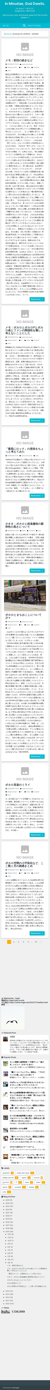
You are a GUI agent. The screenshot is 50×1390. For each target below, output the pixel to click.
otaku (27, 67)
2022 (7, 1209)
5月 (9, 1256)
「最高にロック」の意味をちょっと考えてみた (24, 450)
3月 (9, 1263)
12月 (9, 1234)
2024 (8, 1203)
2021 (7, 1213)
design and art (11, 67)
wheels (33, 1187)
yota (8, 70)
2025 (8, 1200)
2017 (7, 1225)
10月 (9, 1241)
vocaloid (35, 67)
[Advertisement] (25, 971)
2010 (7, 1304)
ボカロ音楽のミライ (17, 784)
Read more (36, 299)
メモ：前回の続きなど (19, 60)
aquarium (8, 1173)
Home (8, 34)
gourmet (7, 1182)
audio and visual (26, 64)
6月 (9, 1253)
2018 (7, 1222)
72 (36, 942)
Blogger (16, 1388)
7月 (9, 1250)
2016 (7, 1228)
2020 (8, 1216)
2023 (8, 1206)
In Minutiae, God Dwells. (25, 4)
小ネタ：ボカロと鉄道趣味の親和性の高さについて (24, 525)
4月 (9, 1259)
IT (20, 67)
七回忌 (12, 1037)
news (28, 1182)
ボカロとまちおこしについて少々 (23, 616)
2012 (7, 1297)
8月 (9, 1247)
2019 (7, 1219)
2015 (7, 1232)
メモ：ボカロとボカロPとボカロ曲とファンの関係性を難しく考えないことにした (24, 330)
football (38, 1178)
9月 (9, 1244)
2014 (7, 1291)
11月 (9, 1237)
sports (7, 1187)
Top (5, 25)
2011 (7, 1301)
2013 (7, 1294)
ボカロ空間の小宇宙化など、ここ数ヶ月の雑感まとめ (24, 865)
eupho (26, 1178)
